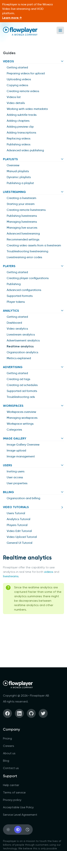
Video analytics (17, 328)
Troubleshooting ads (21, 397)
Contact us (11, 768)
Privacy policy (12, 800)
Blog (6, 760)
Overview (13, 165)
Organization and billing (23, 498)
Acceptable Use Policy (18, 807)
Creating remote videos (23, 91)
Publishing (14, 284)
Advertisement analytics (23, 340)
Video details (16, 103)
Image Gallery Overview (23, 444)
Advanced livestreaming (23, 233)
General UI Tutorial (19, 543)
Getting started (17, 67)
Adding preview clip (20, 126)
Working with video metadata (27, 109)
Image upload (16, 450)
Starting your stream (21, 204)
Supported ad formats (22, 391)
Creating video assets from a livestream (34, 245)
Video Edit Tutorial (19, 531)
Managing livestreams (22, 221)
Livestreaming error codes (24, 257)
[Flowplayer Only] (20, 31)
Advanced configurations (24, 290)
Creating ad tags (18, 379)
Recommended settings (23, 239)
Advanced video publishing (25, 150)
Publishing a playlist (20, 183)
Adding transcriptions (21, 132)
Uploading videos (19, 79)
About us (9, 753)
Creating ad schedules (22, 385)
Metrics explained (19, 358)
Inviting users (15, 471)
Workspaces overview (21, 412)
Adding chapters (18, 120)
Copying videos (17, 85)
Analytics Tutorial (18, 519)
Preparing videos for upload (26, 73)
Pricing (7, 738)
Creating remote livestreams (26, 210)
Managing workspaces (22, 417)
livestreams (10, 576)
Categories (14, 429)
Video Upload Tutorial (22, 537)
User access (15, 477)
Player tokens (16, 302)
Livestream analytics (21, 334)
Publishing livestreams (22, 216)
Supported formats (20, 296)
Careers (8, 746)
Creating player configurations (28, 278)
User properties (17, 483)
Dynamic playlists (19, 177)
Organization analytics (22, 352)
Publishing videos (18, 144)
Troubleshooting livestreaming (27, 251)
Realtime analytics (20, 346)
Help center (11, 785)
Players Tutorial (17, 525)
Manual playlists (18, 171)
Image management (21, 456)
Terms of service (14, 792)
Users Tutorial (16, 513)
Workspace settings (20, 423)
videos (48, 572)
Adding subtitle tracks (21, 115)
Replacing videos (18, 138)
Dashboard (14, 322)
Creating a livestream (21, 198)
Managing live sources (22, 227)
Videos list (14, 97)
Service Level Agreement (20, 814)
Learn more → (12, 17)
